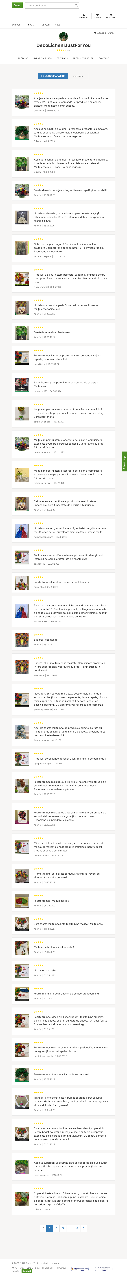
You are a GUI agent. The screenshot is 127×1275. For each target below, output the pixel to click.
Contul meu (84, 18)
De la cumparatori (53, 76)
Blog (37, 1268)
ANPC (15, 1268)
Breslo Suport (124, 461)
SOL (22, 1268)
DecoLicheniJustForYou (63, 45)
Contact (27, 1271)
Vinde (30, 1268)
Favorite (97, 18)
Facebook (48, 1268)
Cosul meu (110, 18)
